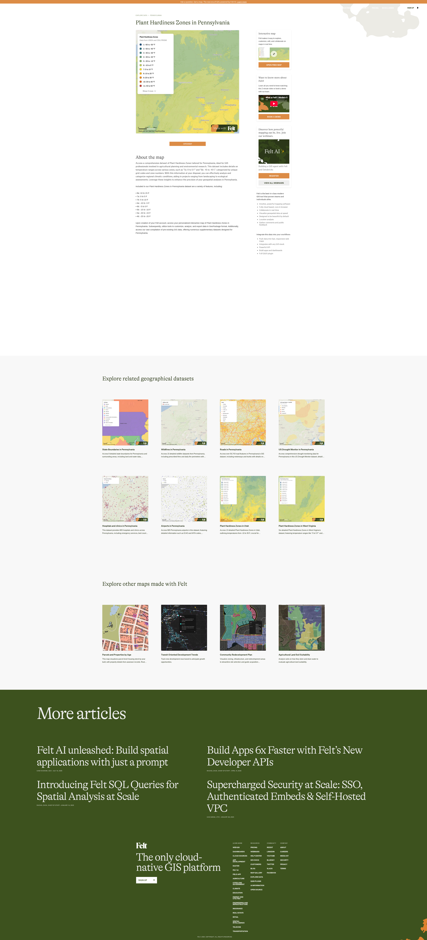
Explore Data (141, 15)
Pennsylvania (156, 15)
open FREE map (274, 65)
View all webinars (274, 183)
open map (187, 144)
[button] (332, 7)
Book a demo (274, 117)
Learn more (242, 2)
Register (274, 176)
